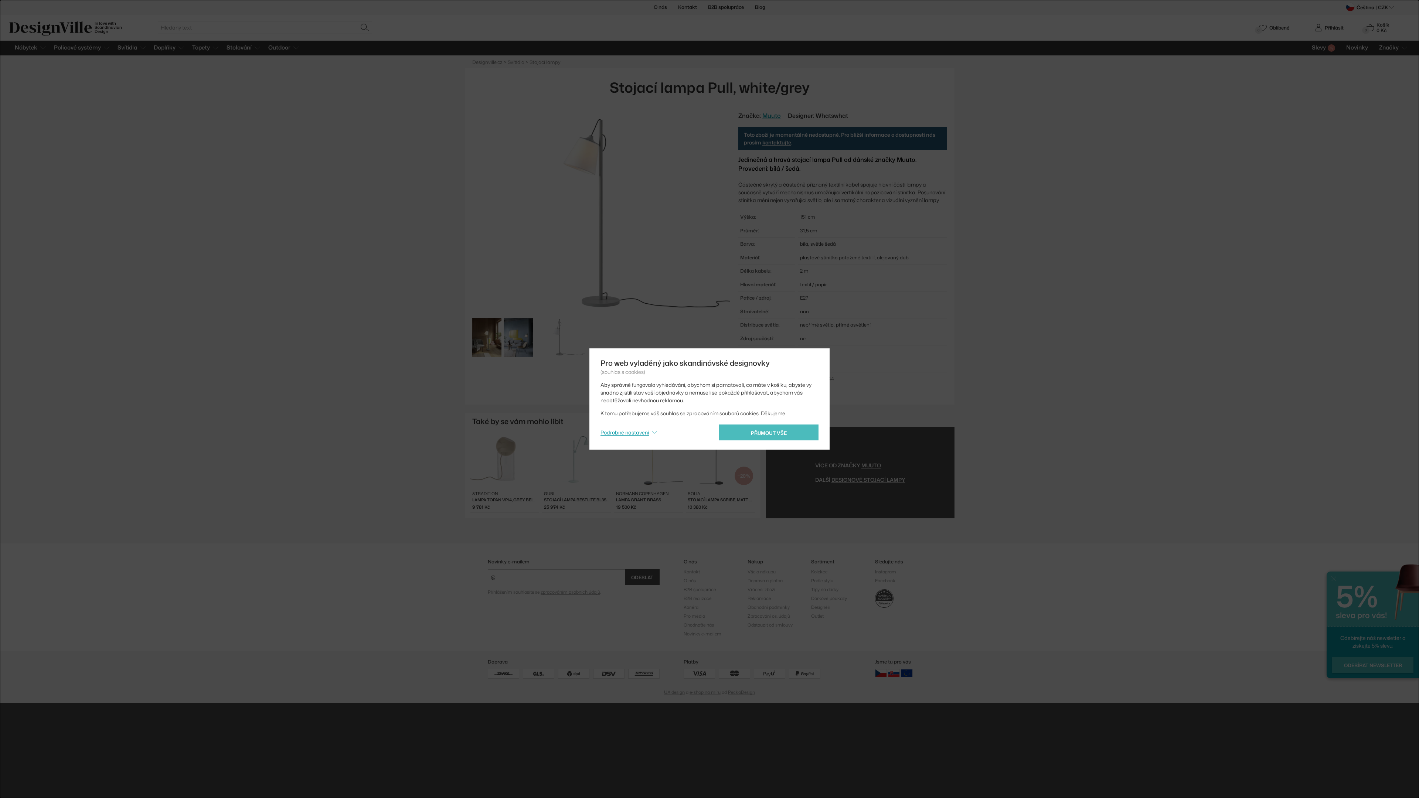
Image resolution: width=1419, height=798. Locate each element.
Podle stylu (822, 580)
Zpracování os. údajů (769, 616)
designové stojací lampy (868, 479)
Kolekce (819, 572)
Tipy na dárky (824, 589)
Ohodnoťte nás (699, 625)
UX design (674, 692)
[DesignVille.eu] (907, 673)
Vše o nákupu (762, 572)
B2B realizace (697, 598)
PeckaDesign (741, 692)
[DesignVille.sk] (894, 673)
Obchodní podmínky (769, 607)
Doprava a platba (765, 580)
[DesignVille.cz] (881, 673)
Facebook (885, 580)
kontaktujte (776, 142)
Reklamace (759, 598)
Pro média (694, 616)
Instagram (885, 572)
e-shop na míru (705, 692)
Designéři (820, 607)
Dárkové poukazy (829, 598)
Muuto (871, 465)
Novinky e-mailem (509, 561)
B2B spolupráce (726, 7)
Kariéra (691, 607)
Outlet (817, 616)
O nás (660, 7)
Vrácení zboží (761, 589)
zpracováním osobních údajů (570, 592)
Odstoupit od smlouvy (770, 625)
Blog (760, 7)
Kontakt (687, 7)
